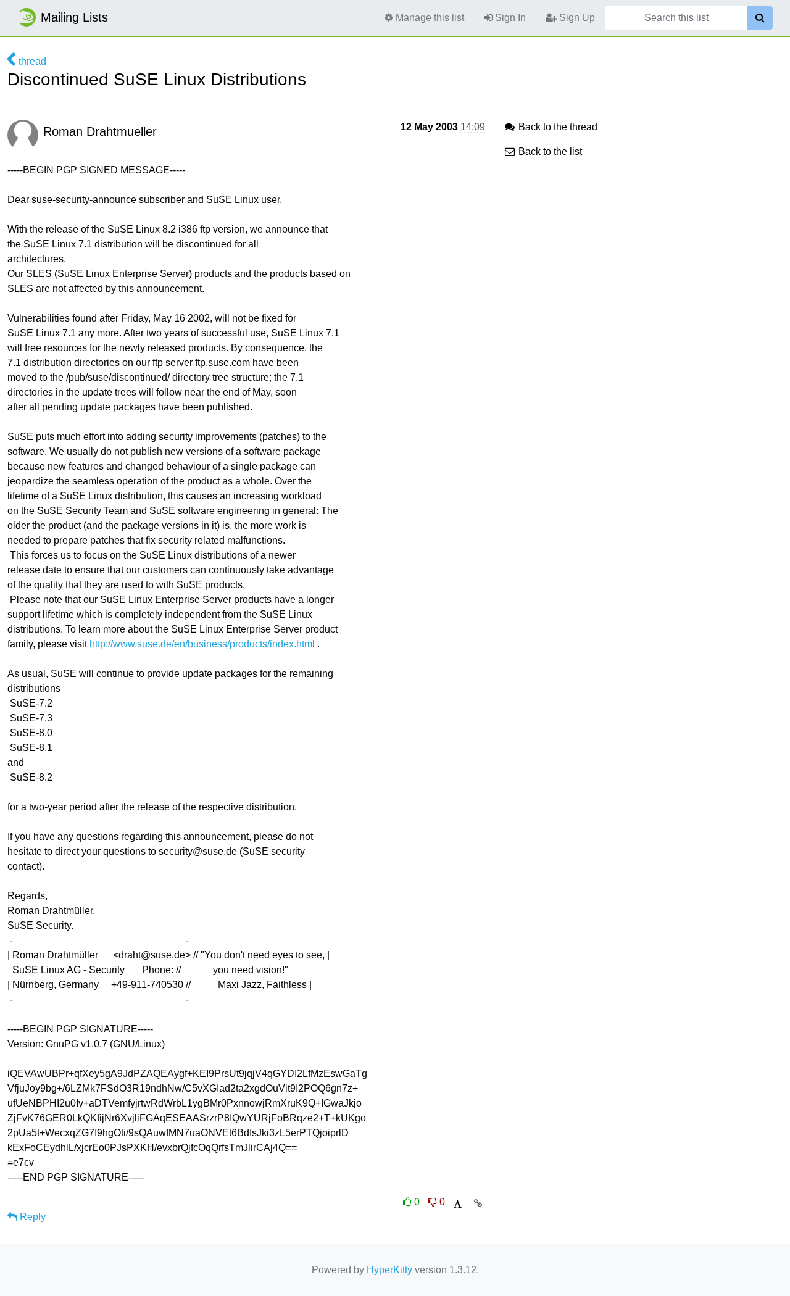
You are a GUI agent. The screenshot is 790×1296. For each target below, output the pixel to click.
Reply (31, 1216)
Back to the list (549, 151)
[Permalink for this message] (478, 1203)
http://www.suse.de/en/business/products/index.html (202, 644)
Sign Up (576, 17)
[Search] (760, 18)
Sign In (509, 17)
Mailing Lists (74, 17)
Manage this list (428, 17)
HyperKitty (389, 1270)
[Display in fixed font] (457, 1204)
